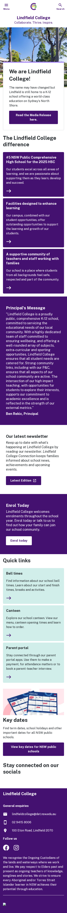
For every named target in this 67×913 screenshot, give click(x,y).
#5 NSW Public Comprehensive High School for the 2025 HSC (31, 159)
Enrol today (18, 540)
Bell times (14, 573)
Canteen (13, 611)
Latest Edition (21, 480)
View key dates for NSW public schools (33, 749)
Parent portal (17, 648)
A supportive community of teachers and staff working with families (32, 258)
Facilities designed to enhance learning (31, 206)
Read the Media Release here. (33, 117)
